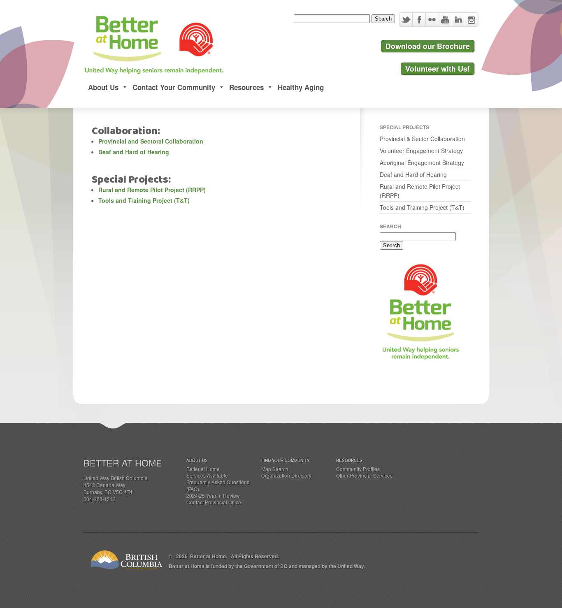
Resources (246, 87)
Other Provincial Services (364, 475)
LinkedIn (458, 19)
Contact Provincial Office (213, 502)
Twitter (405, 19)
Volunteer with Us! (437, 68)
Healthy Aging (301, 87)
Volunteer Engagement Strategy (421, 150)
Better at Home (203, 468)
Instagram (471, 19)
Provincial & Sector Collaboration (422, 139)
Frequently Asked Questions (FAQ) (217, 485)
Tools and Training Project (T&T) (144, 200)
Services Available (207, 475)
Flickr (432, 19)
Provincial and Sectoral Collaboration (150, 141)
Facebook (419, 19)
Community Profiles (358, 468)
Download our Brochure (428, 46)
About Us (103, 87)
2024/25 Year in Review (213, 495)
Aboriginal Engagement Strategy (422, 162)
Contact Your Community (173, 87)
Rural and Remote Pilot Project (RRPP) (152, 190)
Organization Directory (286, 475)
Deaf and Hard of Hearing (133, 152)
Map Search (274, 468)
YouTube (445, 19)
